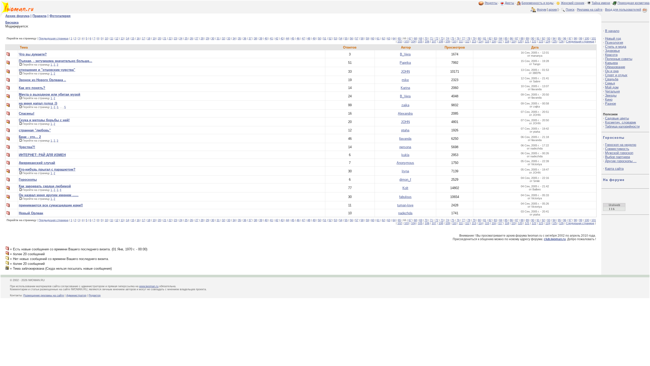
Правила (39, 16)
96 (564, 38)
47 (303, 38)
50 (319, 38)
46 (298, 38)
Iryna (405, 171)
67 (410, 38)
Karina (405, 88)
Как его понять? (32, 88)
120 (520, 41)
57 (356, 38)
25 (186, 38)
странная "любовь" (35, 130)
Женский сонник (572, 3)
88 (522, 38)
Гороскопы (28, 179)
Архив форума (17, 16)
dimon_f (405, 179)
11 (111, 38)
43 (282, 38)
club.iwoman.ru (555, 239)
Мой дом (612, 87)
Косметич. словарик (620, 122)
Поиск (570, 9)
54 (340, 38)
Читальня (612, 91)
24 (180, 38)
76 (458, 38)
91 (538, 38)
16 (138, 38)
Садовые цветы (617, 118)
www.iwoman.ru (148, 286)
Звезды (610, 95)
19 (154, 38)
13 (122, 38)
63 (388, 38)
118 (507, 41)
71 (431, 38)
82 (490, 38)
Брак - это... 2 (30, 137)
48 (308, 38)
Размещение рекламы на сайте (43, 295)
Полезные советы (618, 59)
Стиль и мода (615, 47)
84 (500, 38)
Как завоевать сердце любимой (45, 186)
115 (487, 41)
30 (212, 38)
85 (506, 38)
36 (244, 38)
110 (454, 41)
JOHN (405, 71)
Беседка (12, 22)
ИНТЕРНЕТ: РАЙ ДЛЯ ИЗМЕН (42, 155)
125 (554, 41)
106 (427, 41)
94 (554, 38)
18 (148, 38)
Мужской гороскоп (619, 153)
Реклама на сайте (590, 9)
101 (593, 38)
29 (207, 38)
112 (467, 41)
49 (314, 38)
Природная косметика (633, 3)
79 (474, 38)
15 (132, 38)
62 (383, 38)
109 (447, 41)
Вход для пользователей (623, 9)
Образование (615, 67)
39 (260, 38)
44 (287, 38)
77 (463, 38)
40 (266, 38)
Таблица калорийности (622, 126)
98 (575, 38)
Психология (614, 42)
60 (372, 38)
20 (159, 38)
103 (406, 41)
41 (271, 38)
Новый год (613, 38)
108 (440, 41)
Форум (541, 9)
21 (164, 38)
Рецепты (491, 3)
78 (468, 38)
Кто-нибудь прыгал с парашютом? (47, 169)
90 (532, 38)
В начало (612, 31)
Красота (611, 55)
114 (480, 41)
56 (351, 38)
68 (415, 38)
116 (494, 41)
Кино (608, 99)
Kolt (405, 188)
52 (330, 38)
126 (561, 41)
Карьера (611, 63)
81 (484, 38)
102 (399, 41)
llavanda (405, 139)
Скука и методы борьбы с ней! (44, 120)
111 (461, 41)
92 (543, 38)
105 (420, 41)
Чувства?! (27, 147)
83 (495, 38)
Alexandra (405, 113)
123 (541, 41)
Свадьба (611, 79)
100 (586, 38)
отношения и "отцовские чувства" (47, 70)
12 (116, 38)
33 (228, 38)
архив (552, 9)
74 (447, 38)
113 (474, 41)
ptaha (405, 130)
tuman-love (405, 205)
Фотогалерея (60, 16)
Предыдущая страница (53, 38)
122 (534, 41)
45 (292, 38)
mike (405, 80)
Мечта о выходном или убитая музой (49, 94)
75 (452, 38)
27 (196, 38)
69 (420, 38)
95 (559, 38)
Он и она (612, 71)
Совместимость (617, 149)
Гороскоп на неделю (620, 145)
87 (516, 38)
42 (276, 38)
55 (346, 38)
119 (513, 41)
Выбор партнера (617, 157)
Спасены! (26, 113)
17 (143, 38)
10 (106, 38)
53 (335, 38)
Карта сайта (614, 169)
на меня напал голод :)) (38, 103)
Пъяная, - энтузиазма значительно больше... (55, 61)
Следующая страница (580, 41)
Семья (610, 83)
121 (527, 41)
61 (378, 38)
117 (500, 41)
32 (223, 38)
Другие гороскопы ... (621, 161)
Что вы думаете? (33, 54)
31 (218, 38)
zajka (405, 105)
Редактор (95, 295)
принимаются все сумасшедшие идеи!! (51, 205)
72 (436, 38)
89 (527, 38)
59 (367, 38)
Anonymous (405, 163)
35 (239, 38)
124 (547, 41)
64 (394, 38)
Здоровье (612, 51)
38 (255, 38)
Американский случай (37, 163)
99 (580, 38)
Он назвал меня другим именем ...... (48, 195)
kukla (405, 155)
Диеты (509, 3)
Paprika (405, 63)
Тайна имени (601, 3)
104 (413, 41)
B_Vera (405, 54)
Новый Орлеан (31, 213)
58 (362, 38)
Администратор (76, 295)
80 (479, 38)
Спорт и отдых (616, 75)
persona (405, 147)
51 (324, 38)
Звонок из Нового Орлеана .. (42, 80)
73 (442, 38)
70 (426, 38)
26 (191, 38)
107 (434, 41)
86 (511, 38)
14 (127, 38)
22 (170, 38)
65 (399, 38)
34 (234, 38)
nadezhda (405, 213)
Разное (610, 103)
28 (202, 38)
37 (250, 38)
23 (175, 38)
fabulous (405, 197)
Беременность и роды (538, 3)
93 (548, 38)
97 (570, 38)
